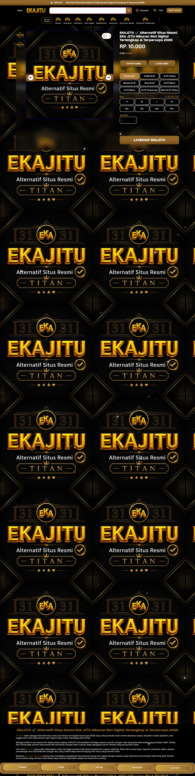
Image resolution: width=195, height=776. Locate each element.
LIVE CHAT (175, 767)
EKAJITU (20, 735)
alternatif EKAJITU (33, 756)
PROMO (23, 768)
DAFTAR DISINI (134, 63)
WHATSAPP (137, 767)
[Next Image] (108, 77)
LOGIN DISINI (162, 63)
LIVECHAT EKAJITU (149, 140)
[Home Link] (36, 10)
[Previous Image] (31, 77)
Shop (19, 10)
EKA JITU (29, 749)
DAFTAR (99, 768)
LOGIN (61, 768)
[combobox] (88, 11)
